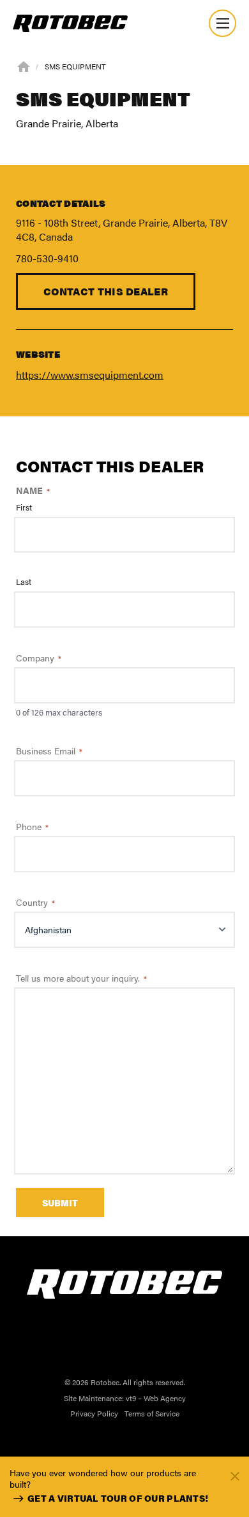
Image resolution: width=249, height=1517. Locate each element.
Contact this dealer (105, 291)
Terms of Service (151, 1413)
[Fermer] (235, 1475)
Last (23, 582)
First (24, 507)
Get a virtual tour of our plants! (117, 1498)
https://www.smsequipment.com (89, 374)
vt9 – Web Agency (156, 1398)
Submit (60, 1202)
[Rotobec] (70, 23)
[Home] (23, 65)
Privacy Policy (94, 1413)
